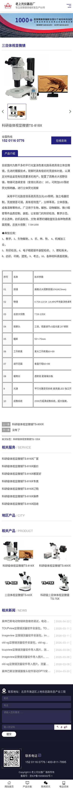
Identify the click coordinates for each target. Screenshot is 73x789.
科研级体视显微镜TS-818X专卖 (20, 481)
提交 (9, 734)
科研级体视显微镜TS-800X (28, 424)
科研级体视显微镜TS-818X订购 (20, 488)
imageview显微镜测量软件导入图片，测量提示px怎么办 (26, 657)
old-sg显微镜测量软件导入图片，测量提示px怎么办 (26, 664)
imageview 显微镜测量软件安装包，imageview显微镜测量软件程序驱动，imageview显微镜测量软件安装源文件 (26, 635)
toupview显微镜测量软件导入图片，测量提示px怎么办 (26, 649)
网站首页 (9, 786)
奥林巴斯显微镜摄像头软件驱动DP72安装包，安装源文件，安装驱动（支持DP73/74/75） (26, 671)
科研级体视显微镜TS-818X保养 (20, 496)
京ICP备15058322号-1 (41, 775)
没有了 (16, 430)
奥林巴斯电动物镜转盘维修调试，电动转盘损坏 (26, 621)
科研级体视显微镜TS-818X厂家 (20, 458)
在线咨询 (61, 140)
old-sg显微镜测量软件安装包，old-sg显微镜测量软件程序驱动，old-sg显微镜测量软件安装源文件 (26, 642)
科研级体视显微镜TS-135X (26, 439)
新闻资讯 (45, 786)
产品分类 (27, 786)
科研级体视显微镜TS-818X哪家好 (21, 473)
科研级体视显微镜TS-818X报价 (20, 466)
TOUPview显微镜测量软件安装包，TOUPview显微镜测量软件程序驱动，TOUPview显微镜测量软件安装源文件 (26, 628)
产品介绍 (10, 153)
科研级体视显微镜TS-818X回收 (20, 504)
